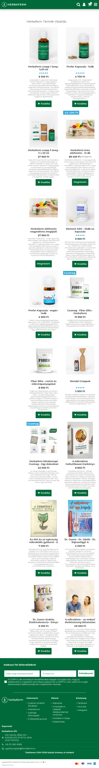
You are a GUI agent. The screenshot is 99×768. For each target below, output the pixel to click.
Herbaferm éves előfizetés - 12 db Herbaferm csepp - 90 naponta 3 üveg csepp (80, 154)
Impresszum (34, 709)
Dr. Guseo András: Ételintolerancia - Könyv (43, 621)
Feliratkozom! (86, 673)
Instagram (82, 710)
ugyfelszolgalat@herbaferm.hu (20, 748)
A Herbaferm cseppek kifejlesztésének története (60, 710)
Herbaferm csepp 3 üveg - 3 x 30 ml (43, 151)
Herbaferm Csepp (61, 718)
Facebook (82, 703)
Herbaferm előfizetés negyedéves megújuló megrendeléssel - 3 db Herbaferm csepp (43, 233)
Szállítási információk (33, 714)
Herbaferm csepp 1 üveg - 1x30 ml (43, 68)
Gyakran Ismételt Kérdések (36, 704)
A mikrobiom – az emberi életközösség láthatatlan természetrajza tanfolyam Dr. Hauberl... (80, 623)
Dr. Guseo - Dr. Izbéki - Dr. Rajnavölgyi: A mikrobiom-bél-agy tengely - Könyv (80, 543)
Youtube (82, 706)
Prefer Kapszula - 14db (80, 66)
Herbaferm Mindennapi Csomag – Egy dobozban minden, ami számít (43, 464)
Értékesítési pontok (37, 719)
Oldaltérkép (59, 722)
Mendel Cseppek (80, 381)
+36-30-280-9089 (13, 744)
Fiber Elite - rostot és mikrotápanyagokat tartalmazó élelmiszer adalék (43, 385)
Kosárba (45, 103)
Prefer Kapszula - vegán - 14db (43, 312)
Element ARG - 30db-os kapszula (80, 230)
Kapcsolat (57, 703)
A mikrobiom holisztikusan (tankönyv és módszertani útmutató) (80, 465)
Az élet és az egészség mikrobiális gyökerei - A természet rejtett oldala (43, 542)
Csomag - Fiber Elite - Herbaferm (80, 312)
